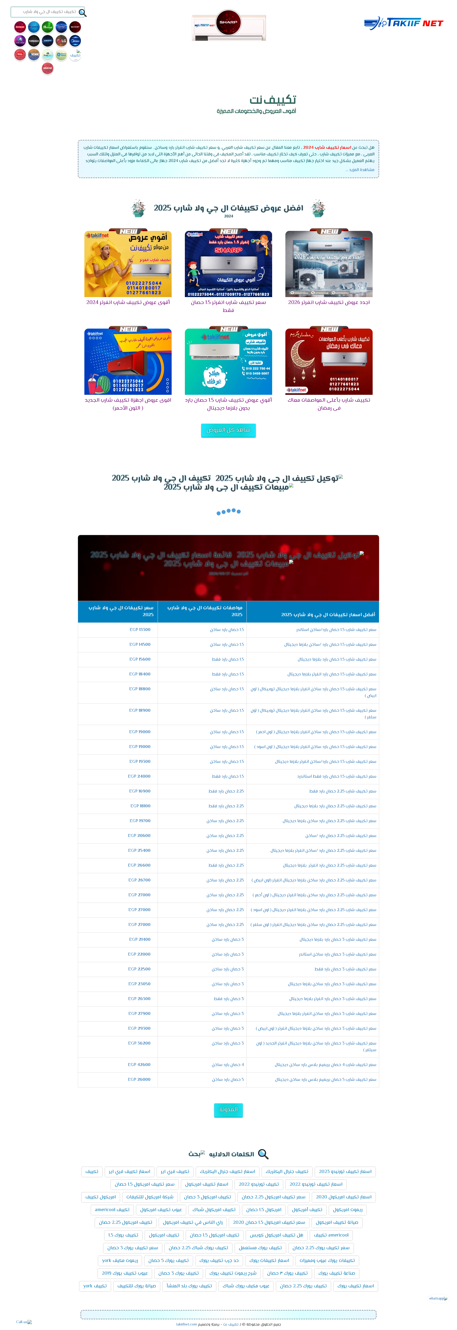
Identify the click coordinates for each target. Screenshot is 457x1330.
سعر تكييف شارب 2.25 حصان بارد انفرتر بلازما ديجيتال (329, 865)
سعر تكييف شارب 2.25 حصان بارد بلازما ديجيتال (335, 806)
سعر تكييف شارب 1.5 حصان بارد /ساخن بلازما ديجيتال (330, 645)
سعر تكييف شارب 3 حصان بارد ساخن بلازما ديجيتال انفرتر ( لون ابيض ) (316, 1029)
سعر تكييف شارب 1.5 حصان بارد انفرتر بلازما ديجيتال (331, 674)
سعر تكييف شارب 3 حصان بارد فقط (345, 969)
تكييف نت (231, 1325)
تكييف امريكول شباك (214, 1210)
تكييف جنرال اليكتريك (287, 1172)
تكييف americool (112, 1210)
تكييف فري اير (175, 1172)
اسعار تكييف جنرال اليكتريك (227, 1172)
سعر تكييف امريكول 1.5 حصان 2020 (269, 1222)
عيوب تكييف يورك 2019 (125, 1273)
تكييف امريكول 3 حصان (207, 1197)
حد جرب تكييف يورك (219, 1261)
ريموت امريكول (347, 1210)
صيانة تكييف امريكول (337, 1222)
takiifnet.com (186, 1325)
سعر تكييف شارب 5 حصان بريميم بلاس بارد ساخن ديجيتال (325, 1080)
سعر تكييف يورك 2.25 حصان (321, 1248)
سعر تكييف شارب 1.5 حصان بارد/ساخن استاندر (336, 630)
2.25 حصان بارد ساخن (225, 821)
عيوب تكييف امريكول (161, 1210)
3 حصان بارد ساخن (228, 940)
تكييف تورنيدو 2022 (259, 1184)
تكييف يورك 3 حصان (178, 1273)
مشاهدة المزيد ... (360, 170)
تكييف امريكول (164, 1235)
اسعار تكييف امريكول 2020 (344, 1197)
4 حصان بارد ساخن (228, 1065)
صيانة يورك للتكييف (136, 1286)
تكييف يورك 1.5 (123, 1235)
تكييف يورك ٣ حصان (287, 1273)
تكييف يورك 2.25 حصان (303, 1286)
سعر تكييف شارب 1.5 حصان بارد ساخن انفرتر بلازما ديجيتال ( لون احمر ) (316, 732)
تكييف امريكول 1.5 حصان (214, 1235)
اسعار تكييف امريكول (206, 1184)
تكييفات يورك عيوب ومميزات (327, 1261)
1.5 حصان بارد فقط (228, 659)
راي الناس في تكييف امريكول (192, 1222)
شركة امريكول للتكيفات (149, 1197)
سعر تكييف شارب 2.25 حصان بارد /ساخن (340, 836)
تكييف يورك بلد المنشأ (189, 1286)
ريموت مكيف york (120, 1261)
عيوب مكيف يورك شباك (246, 1286)
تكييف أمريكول (307, 1210)
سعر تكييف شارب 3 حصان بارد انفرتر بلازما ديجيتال (332, 999)
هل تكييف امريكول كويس (276, 1235)
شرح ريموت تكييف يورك (233, 1273)
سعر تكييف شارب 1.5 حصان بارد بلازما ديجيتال (337, 659)
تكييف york (95, 1286)
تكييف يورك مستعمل (260, 1248)
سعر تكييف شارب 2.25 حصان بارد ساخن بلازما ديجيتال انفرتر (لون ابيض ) (314, 880)
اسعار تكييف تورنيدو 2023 (345, 1172)
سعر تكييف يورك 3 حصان (132, 1248)
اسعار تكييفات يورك (269, 1261)
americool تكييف (331, 1235)
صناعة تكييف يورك (336, 1273)
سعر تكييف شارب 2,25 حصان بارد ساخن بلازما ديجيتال (329, 821)
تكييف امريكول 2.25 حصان (125, 1222)
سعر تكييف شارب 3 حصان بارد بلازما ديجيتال (338, 940)
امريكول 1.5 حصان (263, 1210)
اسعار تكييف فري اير (129, 1172)
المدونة (228, 1109)
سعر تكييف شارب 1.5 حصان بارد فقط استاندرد (336, 776)
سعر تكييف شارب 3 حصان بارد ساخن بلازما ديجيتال (332, 984)
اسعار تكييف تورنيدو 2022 (316, 1184)
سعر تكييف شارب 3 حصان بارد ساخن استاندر (337, 954)
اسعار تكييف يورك (355, 1286)
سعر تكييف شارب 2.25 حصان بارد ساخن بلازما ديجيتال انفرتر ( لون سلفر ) (313, 925)
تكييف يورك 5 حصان (168, 1261)
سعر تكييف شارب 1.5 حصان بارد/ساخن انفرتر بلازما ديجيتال (325, 762)
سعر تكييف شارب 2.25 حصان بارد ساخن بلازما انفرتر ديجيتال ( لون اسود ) (313, 910)
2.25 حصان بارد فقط (226, 791)
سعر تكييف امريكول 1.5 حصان (145, 1184)
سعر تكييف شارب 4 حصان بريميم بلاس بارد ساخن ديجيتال (325, 1065)
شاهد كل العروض (228, 430)
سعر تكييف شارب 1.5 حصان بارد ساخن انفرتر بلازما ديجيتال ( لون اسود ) (315, 747)
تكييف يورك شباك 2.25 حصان (198, 1248)
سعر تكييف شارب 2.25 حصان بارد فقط (342, 791)
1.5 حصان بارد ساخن (227, 630)
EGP (140, 630)
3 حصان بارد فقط (229, 999)
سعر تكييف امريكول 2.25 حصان (273, 1197)
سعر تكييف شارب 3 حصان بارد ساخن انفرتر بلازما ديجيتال (327, 1014)
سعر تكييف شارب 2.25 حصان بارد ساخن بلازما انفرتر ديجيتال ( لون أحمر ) (314, 895)
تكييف (91, 1172)
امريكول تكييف (100, 1197)
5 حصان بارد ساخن (228, 1080)
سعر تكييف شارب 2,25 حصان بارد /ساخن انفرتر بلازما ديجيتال (323, 851)
